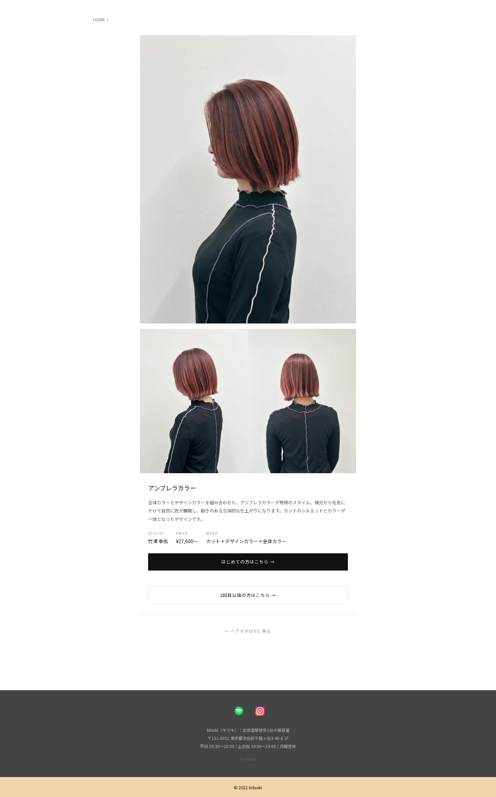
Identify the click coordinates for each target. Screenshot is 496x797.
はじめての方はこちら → (248, 561)
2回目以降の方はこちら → (248, 595)
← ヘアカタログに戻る (248, 631)
